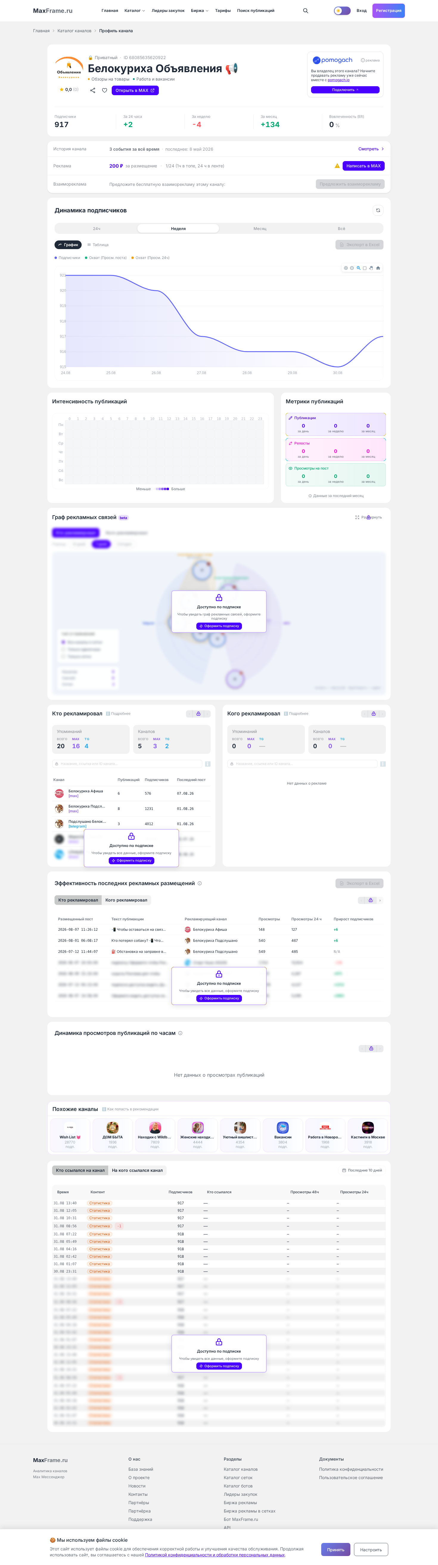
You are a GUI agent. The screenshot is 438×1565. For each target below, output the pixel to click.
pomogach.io (339, 80)
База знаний (140, 1469)
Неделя (178, 228)
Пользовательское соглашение (351, 1477)
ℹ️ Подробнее (118, 713)
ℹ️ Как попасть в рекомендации (130, 1109)
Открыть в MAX (132, 90)
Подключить (343, 89)
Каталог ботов (238, 1485)
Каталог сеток (238, 1477)
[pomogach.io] (332, 60)
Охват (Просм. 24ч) (153, 257)
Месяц (260, 228)
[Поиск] (305, 11)
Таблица (100, 244)
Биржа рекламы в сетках (250, 1510)
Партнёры (138, 1502)
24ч (96, 228)
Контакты (137, 1494)
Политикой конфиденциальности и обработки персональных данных (215, 1554)
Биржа (197, 10)
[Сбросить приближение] (378, 210)
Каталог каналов (74, 30)
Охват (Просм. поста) (108, 257)
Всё (341, 228)
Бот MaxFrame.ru (241, 1519)
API (227, 1527)
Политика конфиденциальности (351, 1469)
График (71, 244)
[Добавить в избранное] (104, 90)
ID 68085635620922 (145, 57)
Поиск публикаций (255, 10)
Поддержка (140, 1519)
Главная (110, 10)
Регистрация (389, 10)
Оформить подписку (221, 626)
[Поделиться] (92, 90)
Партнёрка (139, 1510)
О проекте (139, 1477)
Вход (362, 10)
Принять (335, 1549)
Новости (136, 1485)
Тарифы (223, 10)
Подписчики (69, 257)
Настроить (371, 1549)
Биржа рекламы (240, 1502)
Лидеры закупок (168, 10)
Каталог (133, 10)
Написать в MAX (364, 165)
